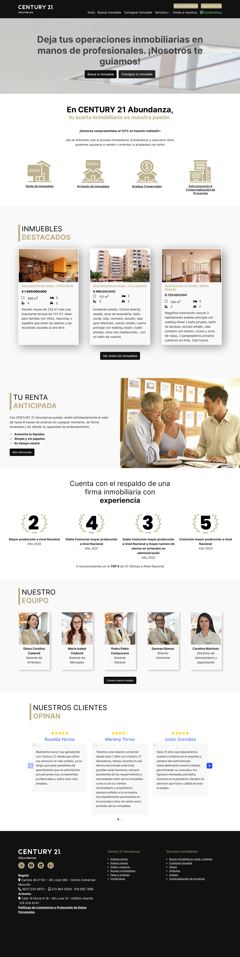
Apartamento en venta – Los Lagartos (120, 285)
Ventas (173, 866)
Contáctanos (117, 878)
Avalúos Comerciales (147, 186)
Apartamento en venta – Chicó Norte (47, 285)
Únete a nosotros (120, 866)
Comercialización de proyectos (187, 878)
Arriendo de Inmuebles (93, 186)
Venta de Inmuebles (39, 186)
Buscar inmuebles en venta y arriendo (190, 858)
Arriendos (174, 870)
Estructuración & (200, 186)
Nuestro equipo (119, 863)
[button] (209, 766)
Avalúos (173, 874)
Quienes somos (119, 858)
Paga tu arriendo (211, 5)
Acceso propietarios (185, 5)
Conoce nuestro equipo (120, 680)
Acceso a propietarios (122, 870)
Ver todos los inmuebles (120, 356)
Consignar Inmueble (180, 863)
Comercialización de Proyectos (200, 191)
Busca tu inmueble (100, 74)
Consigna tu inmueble (137, 74)
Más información (22, 452)
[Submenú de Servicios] (169, 12)
